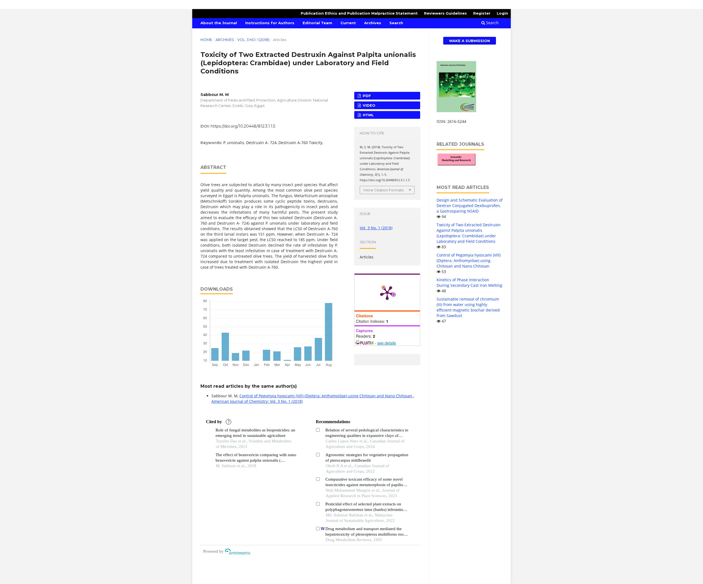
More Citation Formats (384, 190)
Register (481, 13)
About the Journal (218, 23)
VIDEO (368, 105)
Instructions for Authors (269, 23)
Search (396, 23)
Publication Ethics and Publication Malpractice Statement (359, 13)
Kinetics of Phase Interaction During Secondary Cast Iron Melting (469, 282)
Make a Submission (469, 40)
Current (348, 23)
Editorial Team (317, 23)
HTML (368, 115)
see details (386, 343)
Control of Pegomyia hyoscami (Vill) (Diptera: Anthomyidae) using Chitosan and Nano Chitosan (326, 395)
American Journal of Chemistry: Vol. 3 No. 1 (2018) (257, 401)
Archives (372, 23)
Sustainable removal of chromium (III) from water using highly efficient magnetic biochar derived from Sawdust (468, 307)
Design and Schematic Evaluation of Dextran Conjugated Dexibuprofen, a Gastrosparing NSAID (470, 205)
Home (206, 39)
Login (502, 13)
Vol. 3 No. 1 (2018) (253, 39)
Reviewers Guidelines (445, 13)
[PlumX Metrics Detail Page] (387, 292)
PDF (366, 95)
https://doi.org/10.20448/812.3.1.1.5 (243, 126)
